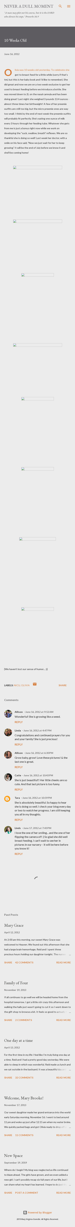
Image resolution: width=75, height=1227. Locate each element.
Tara (17, 797)
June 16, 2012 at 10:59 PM (37, 797)
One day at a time (18, 1040)
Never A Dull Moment (28, 6)
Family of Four (16, 982)
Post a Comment (26, 1192)
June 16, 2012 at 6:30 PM (39, 752)
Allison (19, 711)
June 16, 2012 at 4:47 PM (37, 730)
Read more (63, 962)
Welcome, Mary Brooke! (23, 1098)
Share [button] (63, 685)
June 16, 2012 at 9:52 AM (39, 711)
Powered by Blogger (39, 1212)
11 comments (24, 1135)
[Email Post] (35, 685)
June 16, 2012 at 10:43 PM (38, 775)
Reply (19, 722)
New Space (13, 1155)
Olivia (25, 685)
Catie (18, 775)
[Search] (60, 6)
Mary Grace (14, 925)
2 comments (23, 1020)
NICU (17, 685)
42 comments (24, 962)
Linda (18, 730)
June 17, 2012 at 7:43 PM (37, 828)
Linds (18, 828)
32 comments (24, 1077)
